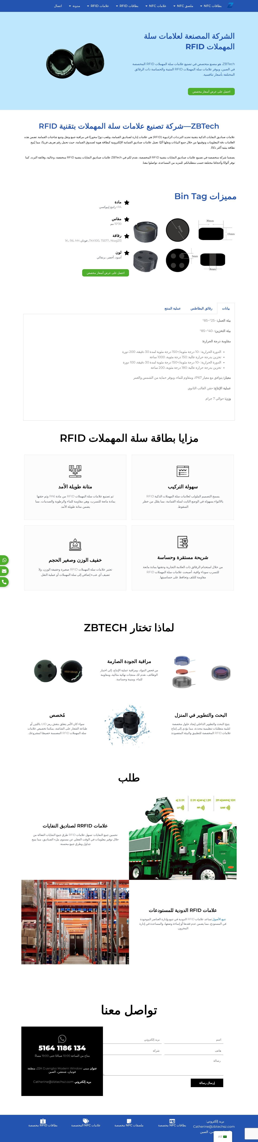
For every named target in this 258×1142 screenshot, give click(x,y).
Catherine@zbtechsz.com (53, 1082)
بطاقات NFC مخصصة (172, 1125)
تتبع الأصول (219, 919)
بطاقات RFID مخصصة (42, 1125)
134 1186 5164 (62, 1048)
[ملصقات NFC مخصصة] (129, 1121)
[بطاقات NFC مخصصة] (172, 1121)
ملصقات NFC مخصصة (129, 1125)
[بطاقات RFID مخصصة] (42, 1121)
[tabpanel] (129, 367)
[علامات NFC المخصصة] (85, 1121)
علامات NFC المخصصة (86, 1125)
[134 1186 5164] (62, 1039)
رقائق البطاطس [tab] (201, 308)
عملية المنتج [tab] (173, 308)
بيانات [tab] (226, 308)
